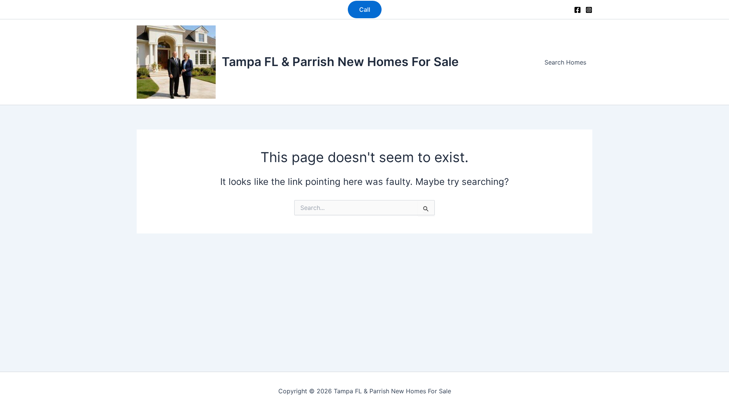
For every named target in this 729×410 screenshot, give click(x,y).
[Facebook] (577, 9)
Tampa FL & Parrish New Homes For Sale (340, 61)
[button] (365, 9)
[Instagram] (588, 9)
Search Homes (565, 62)
